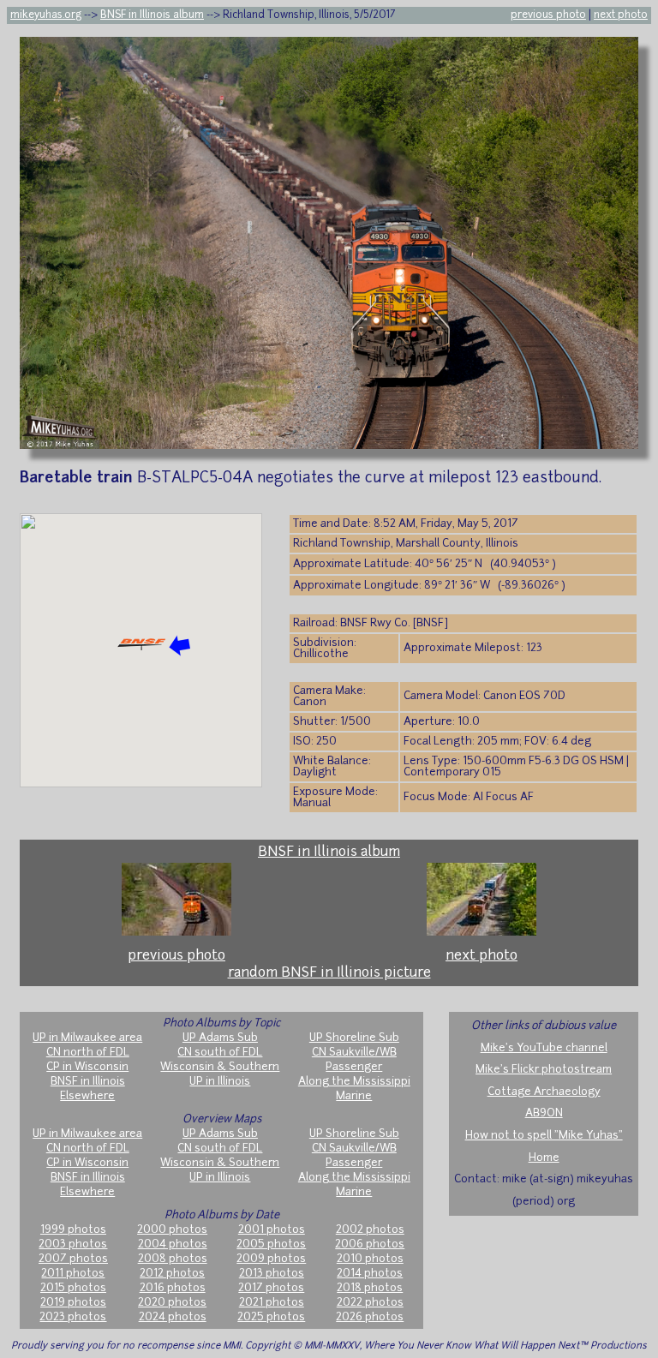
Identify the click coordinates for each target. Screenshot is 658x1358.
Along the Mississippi (354, 1081)
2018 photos (370, 1288)
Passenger (354, 1067)
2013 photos (271, 1273)
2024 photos (172, 1317)
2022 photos (370, 1302)
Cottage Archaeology (544, 1092)
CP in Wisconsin (87, 1067)
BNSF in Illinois (88, 1081)
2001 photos (271, 1229)
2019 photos (73, 1302)
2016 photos (173, 1288)
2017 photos (271, 1288)
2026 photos (370, 1317)
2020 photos (172, 1302)
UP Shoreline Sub (354, 1038)
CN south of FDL (219, 1052)
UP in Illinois (219, 1081)
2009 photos (271, 1259)
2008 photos (172, 1259)
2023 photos (72, 1317)
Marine (354, 1096)
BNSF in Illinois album (152, 15)
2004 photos (172, 1244)
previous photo (548, 15)
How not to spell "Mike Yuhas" (544, 1135)
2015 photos (73, 1288)
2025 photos (271, 1317)
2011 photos (73, 1273)
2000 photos (172, 1229)
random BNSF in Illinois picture (329, 973)
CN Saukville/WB (354, 1052)
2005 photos (271, 1244)
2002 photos (370, 1229)
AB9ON (544, 1113)
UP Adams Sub (220, 1038)
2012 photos (172, 1273)
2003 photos (73, 1244)
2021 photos (271, 1302)
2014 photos (370, 1273)
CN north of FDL (87, 1052)
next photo (621, 15)
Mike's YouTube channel (544, 1048)
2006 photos (369, 1244)
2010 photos (370, 1259)
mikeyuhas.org (45, 15)
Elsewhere (87, 1096)
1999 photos (73, 1229)
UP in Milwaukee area (87, 1038)
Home (544, 1158)
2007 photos (73, 1259)
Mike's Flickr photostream (544, 1069)
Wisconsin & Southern (219, 1067)
